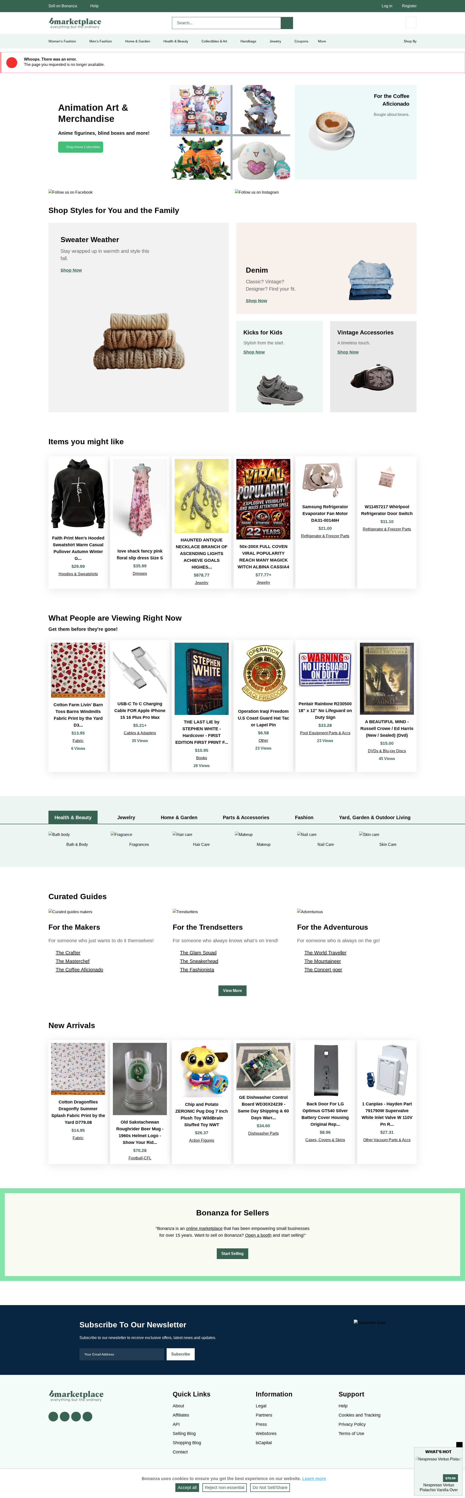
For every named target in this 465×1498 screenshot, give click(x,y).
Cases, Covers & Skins (325, 1140)
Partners (264, 1415)
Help (94, 6)
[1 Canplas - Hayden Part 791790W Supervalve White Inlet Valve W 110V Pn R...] (386, 1102)
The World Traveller (325, 952)
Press (261, 1424)
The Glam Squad (198, 952)
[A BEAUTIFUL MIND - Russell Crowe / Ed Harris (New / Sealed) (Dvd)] (386, 706)
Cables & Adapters (140, 733)
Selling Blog (184, 1433)
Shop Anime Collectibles (83, 147)
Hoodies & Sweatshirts (78, 574)
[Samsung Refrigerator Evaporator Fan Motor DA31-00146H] (325, 522)
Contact (180, 1452)
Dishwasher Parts (263, 1133)
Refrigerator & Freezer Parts (325, 536)
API (176, 1424)
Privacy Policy (352, 1424)
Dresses (140, 573)
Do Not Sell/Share (270, 1487)
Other (263, 740)
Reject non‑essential (224, 1487)
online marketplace (204, 1228)
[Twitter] (65, 1416)
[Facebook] (53, 1416)
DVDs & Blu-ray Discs (387, 751)
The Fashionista (197, 969)
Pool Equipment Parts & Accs (325, 733)
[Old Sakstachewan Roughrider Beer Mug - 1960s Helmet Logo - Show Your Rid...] (139, 1102)
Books (201, 758)
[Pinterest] (76, 1416)
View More (232, 991)
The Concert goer (323, 969)
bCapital (264, 1442)
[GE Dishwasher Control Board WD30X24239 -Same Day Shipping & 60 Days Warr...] (263, 1102)
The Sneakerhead (199, 961)
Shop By (410, 41)
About (178, 1405)
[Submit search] (287, 23)
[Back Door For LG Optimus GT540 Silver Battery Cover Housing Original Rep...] (325, 1102)
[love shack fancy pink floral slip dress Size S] (139, 522)
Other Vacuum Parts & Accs (387, 1140)
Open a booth (258, 1235)
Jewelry (275, 41)
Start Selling (232, 1254)
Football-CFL (140, 1158)
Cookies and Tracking (359, 1415)
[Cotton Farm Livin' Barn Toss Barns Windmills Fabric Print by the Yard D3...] (78, 706)
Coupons (301, 41)
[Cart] (411, 22)
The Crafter (68, 952)
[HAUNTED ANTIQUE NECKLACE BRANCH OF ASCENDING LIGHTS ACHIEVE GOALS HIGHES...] (201, 522)
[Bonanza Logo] (75, 23)
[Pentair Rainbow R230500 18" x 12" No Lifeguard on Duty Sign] (325, 706)
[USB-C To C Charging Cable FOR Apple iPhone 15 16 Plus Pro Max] (139, 706)
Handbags (248, 41)
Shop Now (71, 270)
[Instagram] (87, 1416)
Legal (261, 1405)
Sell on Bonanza (62, 6)
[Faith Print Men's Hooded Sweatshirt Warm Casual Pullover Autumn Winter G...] (78, 522)
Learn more (314, 1478)
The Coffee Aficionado (79, 969)
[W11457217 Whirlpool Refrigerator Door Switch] (386, 522)
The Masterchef (73, 961)
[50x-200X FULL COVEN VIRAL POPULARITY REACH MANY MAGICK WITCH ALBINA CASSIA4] (263, 522)
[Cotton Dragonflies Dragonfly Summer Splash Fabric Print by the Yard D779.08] (78, 1102)
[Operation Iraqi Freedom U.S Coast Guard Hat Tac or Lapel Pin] (263, 706)
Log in (387, 6)
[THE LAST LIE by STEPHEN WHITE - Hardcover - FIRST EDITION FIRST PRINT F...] (201, 706)
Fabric (78, 741)
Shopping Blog (187, 1442)
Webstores (266, 1433)
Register (409, 6)
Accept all (187, 1487)
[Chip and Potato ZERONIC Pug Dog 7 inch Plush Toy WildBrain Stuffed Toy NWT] (201, 1102)
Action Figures (201, 1140)
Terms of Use (351, 1433)
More (322, 41)
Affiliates (181, 1415)
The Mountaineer (322, 961)
